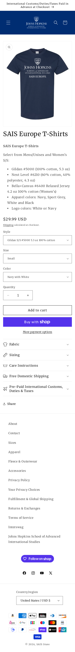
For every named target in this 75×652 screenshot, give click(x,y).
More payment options (37, 331)
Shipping (8, 225)
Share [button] (11, 404)
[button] (8, 22)
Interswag (15, 527)
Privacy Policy (19, 480)
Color (7, 268)
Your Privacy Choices (24, 490)
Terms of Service (21, 518)
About (12, 424)
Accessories (17, 471)
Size (6, 250)
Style (6, 232)
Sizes (12, 443)
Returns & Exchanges (24, 508)
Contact (14, 433)
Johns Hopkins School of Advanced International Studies (34, 539)
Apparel (14, 452)
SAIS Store (43, 644)
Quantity (9, 287)
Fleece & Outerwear (22, 461)
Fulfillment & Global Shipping (30, 499)
